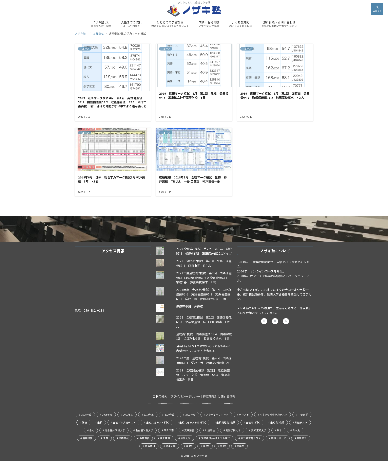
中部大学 (303, 414)
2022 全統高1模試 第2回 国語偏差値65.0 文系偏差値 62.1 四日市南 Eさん (204, 322)
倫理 (84, 422)
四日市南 (169, 430)
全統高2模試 (277, 422)
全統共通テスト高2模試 (192, 422)
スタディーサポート (217, 414)
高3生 (223, 446)
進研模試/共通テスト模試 (215, 438)
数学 (279, 430)
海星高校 (144, 438)
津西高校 (124, 438)
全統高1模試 (253, 422)
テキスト (244, 414)
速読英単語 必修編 (189, 306)
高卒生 (240, 446)
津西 (105, 438)
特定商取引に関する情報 (219, 396)
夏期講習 (189, 430)
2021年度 (190, 414)
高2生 (206, 446)
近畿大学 (186, 438)
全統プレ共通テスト (124, 422)
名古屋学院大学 (144, 430)
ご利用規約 (160, 396)
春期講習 (88, 438)
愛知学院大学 (233, 430)
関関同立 (302, 438)
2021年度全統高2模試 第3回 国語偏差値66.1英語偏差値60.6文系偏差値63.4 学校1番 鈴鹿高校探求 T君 (204, 277)
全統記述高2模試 (225, 422)
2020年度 (169, 414)
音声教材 (150, 446)
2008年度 (86, 414)
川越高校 (210, 430)
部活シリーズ (278, 438)
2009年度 (107, 414)
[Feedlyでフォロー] (286, 321)
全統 (99, 422)
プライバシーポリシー (185, 396)
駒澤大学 (171, 446)
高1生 (189, 446)
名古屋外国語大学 (115, 430)
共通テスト (301, 422)
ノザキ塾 (203, 455)
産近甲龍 (165, 438)
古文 (91, 430)
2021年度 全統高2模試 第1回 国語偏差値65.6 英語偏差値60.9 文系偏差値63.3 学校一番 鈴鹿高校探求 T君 (204, 294)
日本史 (296, 430)
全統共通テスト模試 (157, 422)
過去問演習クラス (250, 438)
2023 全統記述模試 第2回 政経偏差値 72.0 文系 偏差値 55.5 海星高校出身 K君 (203, 375)
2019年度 (149, 414)
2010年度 (128, 414)
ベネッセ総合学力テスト (273, 414)
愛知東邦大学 (258, 430)
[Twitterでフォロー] (264, 321)
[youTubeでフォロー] (275, 321)
